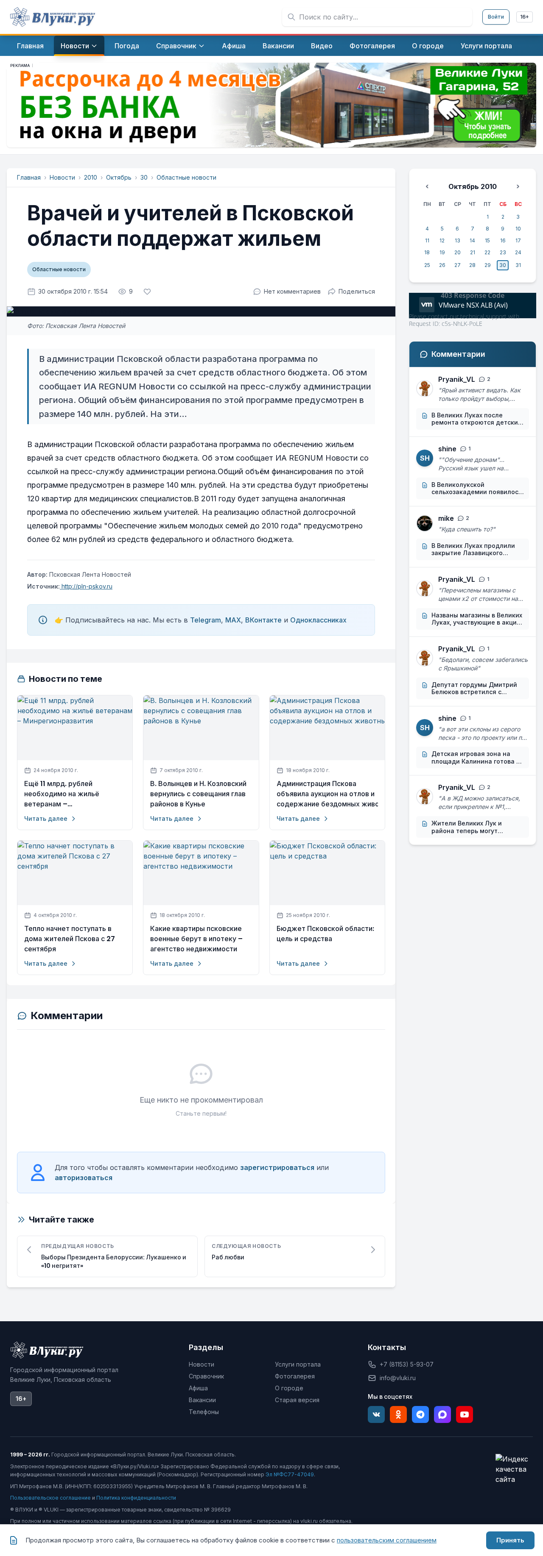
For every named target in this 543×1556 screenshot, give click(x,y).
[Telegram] (420, 1414)
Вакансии (202, 1399)
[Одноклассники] (398, 1414)
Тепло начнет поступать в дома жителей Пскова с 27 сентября (69, 939)
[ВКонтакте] (376, 1414)
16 (503, 240)
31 (518, 265)
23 (503, 252)
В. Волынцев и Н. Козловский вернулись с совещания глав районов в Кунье (198, 794)
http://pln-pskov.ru (86, 586)
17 (518, 240)
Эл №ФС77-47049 (290, 1474)
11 (427, 240)
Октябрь (119, 177)
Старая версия (297, 1399)
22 (487, 252)
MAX (233, 620)
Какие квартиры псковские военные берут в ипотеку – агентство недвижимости (196, 939)
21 (472, 252)
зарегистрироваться (277, 1167)
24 (518, 252)
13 (457, 240)
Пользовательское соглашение (50, 1498)
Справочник (206, 1376)
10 (518, 228)
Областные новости (186, 177)
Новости (62, 177)
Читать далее (45, 818)
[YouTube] (464, 1414)
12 (442, 240)
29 (487, 265)
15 (487, 240)
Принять (510, 1540)
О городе (289, 1388)
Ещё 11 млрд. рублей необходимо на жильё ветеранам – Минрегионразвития (61, 794)
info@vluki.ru (398, 1377)
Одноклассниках (318, 620)
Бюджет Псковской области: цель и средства (325, 934)
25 (427, 265)
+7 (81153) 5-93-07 (407, 1364)
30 (144, 177)
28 (472, 265)
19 (442, 252)
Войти (496, 17)
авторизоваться (83, 1177)
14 (472, 240)
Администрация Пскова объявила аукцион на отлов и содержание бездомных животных (327, 794)
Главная (29, 177)
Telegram (205, 620)
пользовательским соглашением (387, 1540)
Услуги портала (298, 1364)
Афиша (198, 1388)
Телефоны (204, 1411)
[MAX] (442, 1414)
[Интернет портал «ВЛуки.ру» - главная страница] (52, 17)
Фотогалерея (295, 1376)
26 (442, 265)
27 (457, 265)
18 (427, 252)
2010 (90, 177)
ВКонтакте (263, 620)
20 (457, 252)
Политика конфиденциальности (136, 1498)
